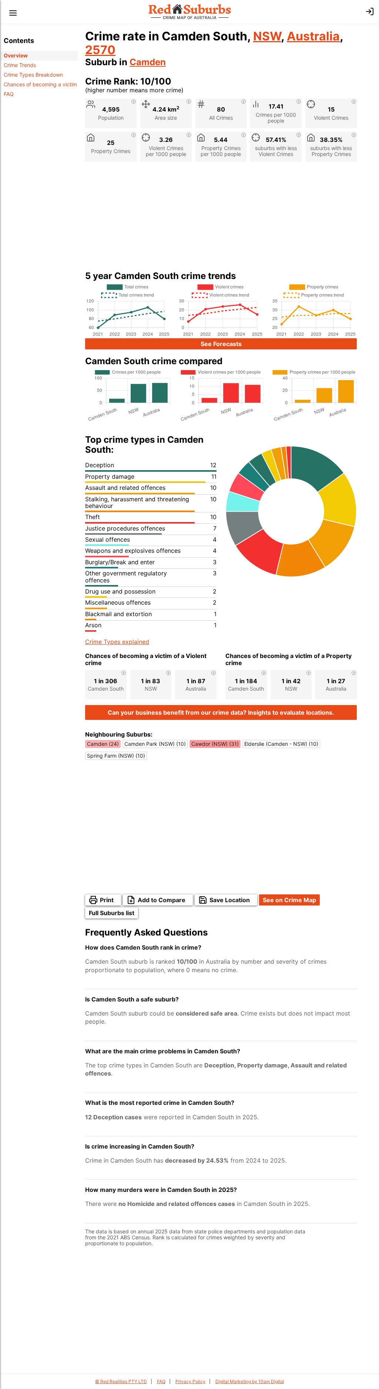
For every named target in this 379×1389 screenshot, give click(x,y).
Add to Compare (161, 900)
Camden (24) (103, 744)
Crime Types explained (117, 641)
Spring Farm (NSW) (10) (116, 755)
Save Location (229, 900)
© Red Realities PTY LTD (121, 1381)
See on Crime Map (289, 900)
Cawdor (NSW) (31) (215, 744)
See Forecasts (221, 344)
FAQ (9, 94)
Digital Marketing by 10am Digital (249, 1381)
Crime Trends (20, 65)
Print (107, 900)
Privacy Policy (190, 1381)
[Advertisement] (221, 219)
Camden (148, 62)
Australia (313, 36)
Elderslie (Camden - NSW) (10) (281, 744)
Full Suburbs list (111, 913)
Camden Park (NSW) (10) (155, 744)
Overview (16, 55)
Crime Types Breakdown (33, 75)
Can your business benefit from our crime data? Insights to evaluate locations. (221, 712)
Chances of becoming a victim (40, 84)
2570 (100, 50)
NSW (267, 36)
